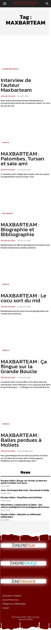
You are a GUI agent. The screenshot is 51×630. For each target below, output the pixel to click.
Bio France (7, 213)
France (5, 142)
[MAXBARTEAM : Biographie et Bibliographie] (25, 200)
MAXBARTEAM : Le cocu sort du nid (23, 297)
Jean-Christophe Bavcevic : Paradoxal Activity (25, 490)
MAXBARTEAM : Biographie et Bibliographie (20, 229)
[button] (4, 3)
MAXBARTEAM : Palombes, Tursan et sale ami (22, 158)
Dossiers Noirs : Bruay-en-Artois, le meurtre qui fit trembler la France (24, 482)
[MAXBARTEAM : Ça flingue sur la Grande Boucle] (25, 337)
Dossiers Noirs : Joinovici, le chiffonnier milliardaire (21, 515)
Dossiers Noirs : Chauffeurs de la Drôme (21, 497)
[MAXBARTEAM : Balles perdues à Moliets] (25, 411)
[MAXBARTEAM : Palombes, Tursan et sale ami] (25, 129)
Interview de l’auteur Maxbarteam (16, 85)
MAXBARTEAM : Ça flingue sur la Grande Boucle (24, 366)
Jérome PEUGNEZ (8, 96)
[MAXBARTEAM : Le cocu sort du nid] (25, 271)
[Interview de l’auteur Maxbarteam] (25, 56)
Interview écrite (10, 69)
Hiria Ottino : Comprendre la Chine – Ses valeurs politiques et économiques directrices (25, 506)
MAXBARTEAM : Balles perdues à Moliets (21, 440)
